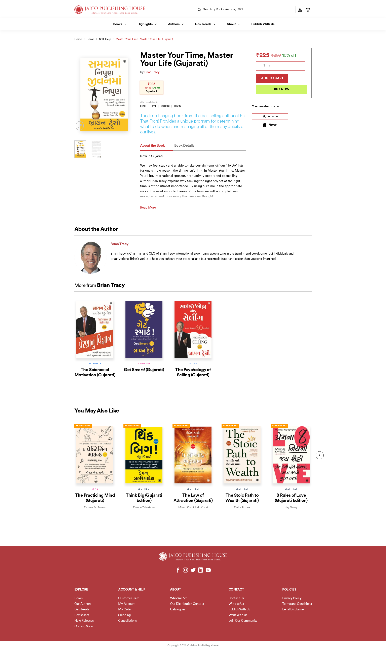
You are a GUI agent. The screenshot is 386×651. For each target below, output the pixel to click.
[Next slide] (320, 455)
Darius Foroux (242, 507)
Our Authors (82, 604)
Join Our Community (243, 620)
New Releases (83, 620)
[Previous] (80, 94)
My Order (125, 609)
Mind (95, 489)
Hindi (143, 105)
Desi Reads (203, 24)
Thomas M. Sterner (95, 507)
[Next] (127, 94)
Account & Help (131, 589)
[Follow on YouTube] (207, 570)
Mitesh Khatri (186, 507)
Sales (193, 364)
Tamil (153, 105)
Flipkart (273, 125)
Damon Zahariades (144, 507)
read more (148, 207)
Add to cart (272, 78)
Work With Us (238, 615)
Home (78, 39)
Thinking (144, 364)
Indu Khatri (201, 507)
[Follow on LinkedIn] (200, 570)
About (231, 24)
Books (117, 24)
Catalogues (177, 609)
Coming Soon (83, 626)
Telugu (177, 105)
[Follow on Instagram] (185, 570)
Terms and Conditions (297, 604)
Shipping (124, 615)
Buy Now (282, 89)
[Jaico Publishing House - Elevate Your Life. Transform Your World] (109, 9)
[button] (300, 9)
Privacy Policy (291, 598)
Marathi (164, 105)
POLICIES (289, 589)
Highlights (145, 24)
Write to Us (236, 604)
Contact (236, 589)
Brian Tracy (152, 72)
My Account (126, 604)
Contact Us (236, 598)
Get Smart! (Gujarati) (144, 370)
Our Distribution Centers (187, 604)
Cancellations (127, 620)
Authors (174, 24)
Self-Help (105, 39)
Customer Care (128, 598)
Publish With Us (262, 24)
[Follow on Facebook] (178, 570)
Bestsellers (81, 615)
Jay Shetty (291, 507)
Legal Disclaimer (293, 609)
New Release (83, 426)
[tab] (156, 146)
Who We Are (179, 598)
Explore (81, 589)
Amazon (273, 116)
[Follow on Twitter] (193, 570)
